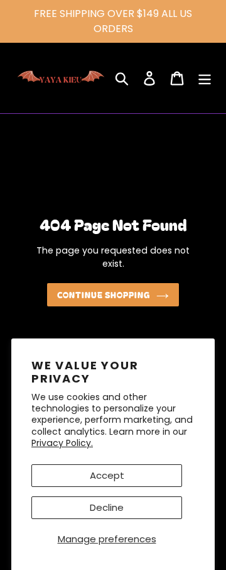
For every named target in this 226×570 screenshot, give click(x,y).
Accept (107, 475)
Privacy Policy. (62, 443)
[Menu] (204, 77)
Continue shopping (104, 295)
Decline (107, 507)
